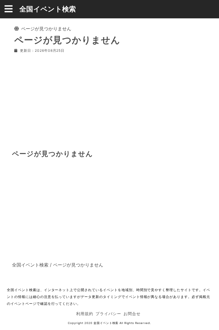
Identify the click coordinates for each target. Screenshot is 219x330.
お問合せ (132, 313)
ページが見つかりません (78, 265)
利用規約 (84, 313)
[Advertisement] (109, 100)
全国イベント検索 (47, 9)
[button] (12, 9)
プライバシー (108, 313)
